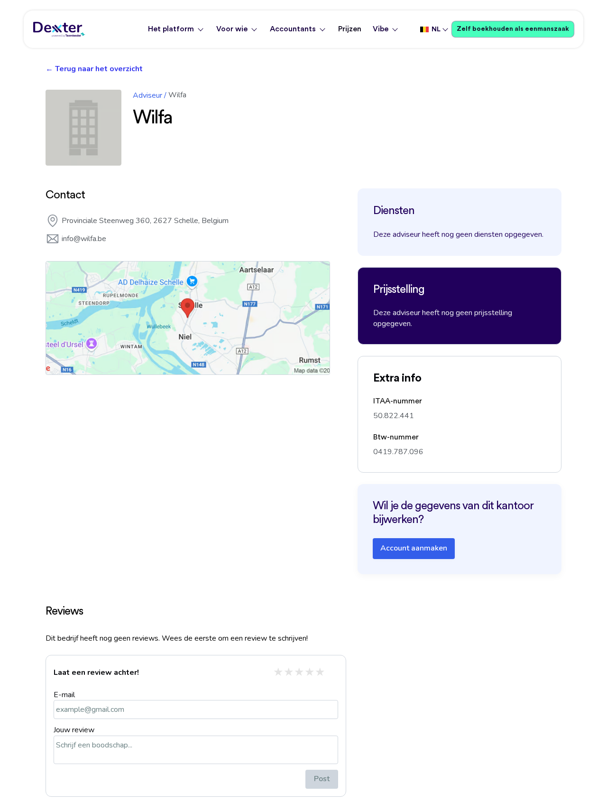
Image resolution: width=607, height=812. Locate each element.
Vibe (380, 29)
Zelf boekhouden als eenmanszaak (513, 29)
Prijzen (349, 29)
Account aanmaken (413, 548)
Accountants (293, 29)
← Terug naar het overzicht (94, 69)
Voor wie (232, 29)
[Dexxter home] (59, 29)
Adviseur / (149, 95)
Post (322, 779)
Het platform (171, 29)
